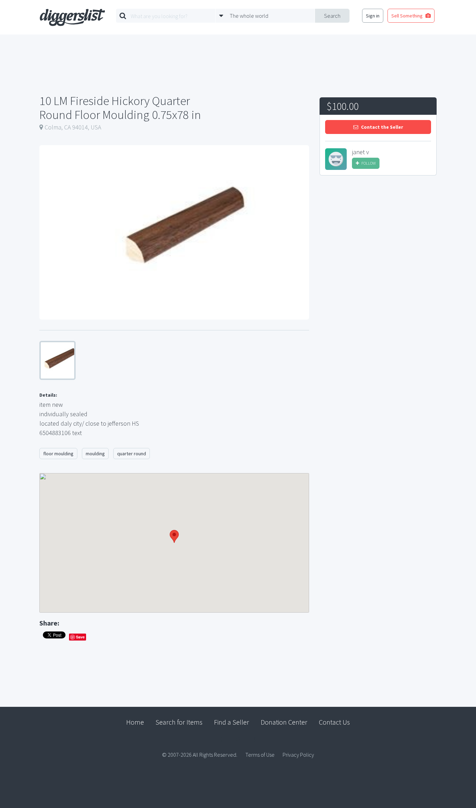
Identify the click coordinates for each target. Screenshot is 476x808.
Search (332, 15)
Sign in (372, 16)
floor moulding (58, 453)
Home (135, 722)
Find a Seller (231, 722)
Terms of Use (260, 754)
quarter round (131, 453)
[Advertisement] (378, 233)
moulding (95, 453)
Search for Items (178, 722)
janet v (360, 152)
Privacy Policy (298, 754)
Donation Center (284, 722)
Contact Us (334, 722)
